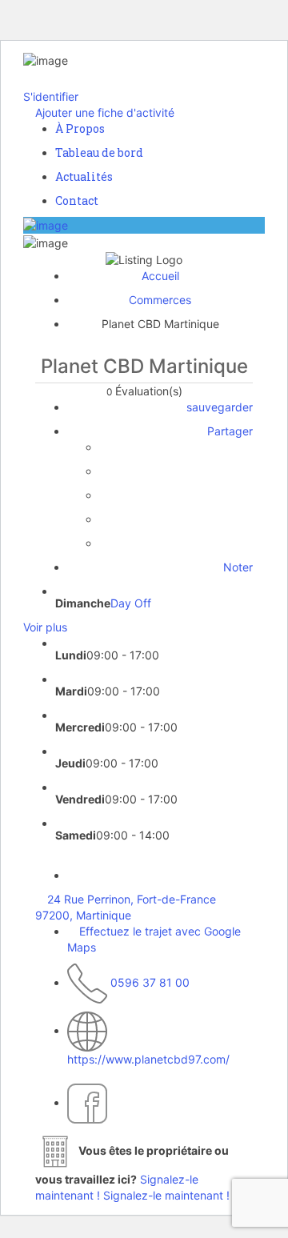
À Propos (80, 128)
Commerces (160, 299)
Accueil (160, 275)
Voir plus (45, 627)
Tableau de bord (99, 152)
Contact (76, 200)
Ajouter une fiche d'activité (103, 112)
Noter (236, 567)
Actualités (84, 176)
